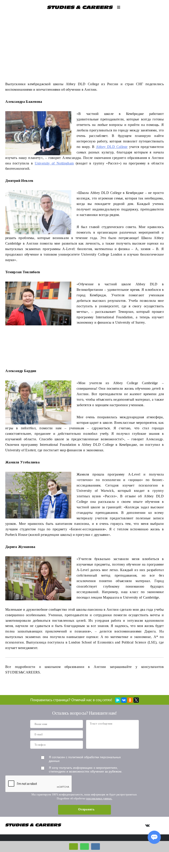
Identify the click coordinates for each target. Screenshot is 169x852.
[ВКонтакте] (124, 700)
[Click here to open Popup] (73, 846)
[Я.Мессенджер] (117, 700)
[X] (136, 700)
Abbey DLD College (112, 147)
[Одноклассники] (130, 700)
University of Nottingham (54, 163)
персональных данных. (99, 798)
